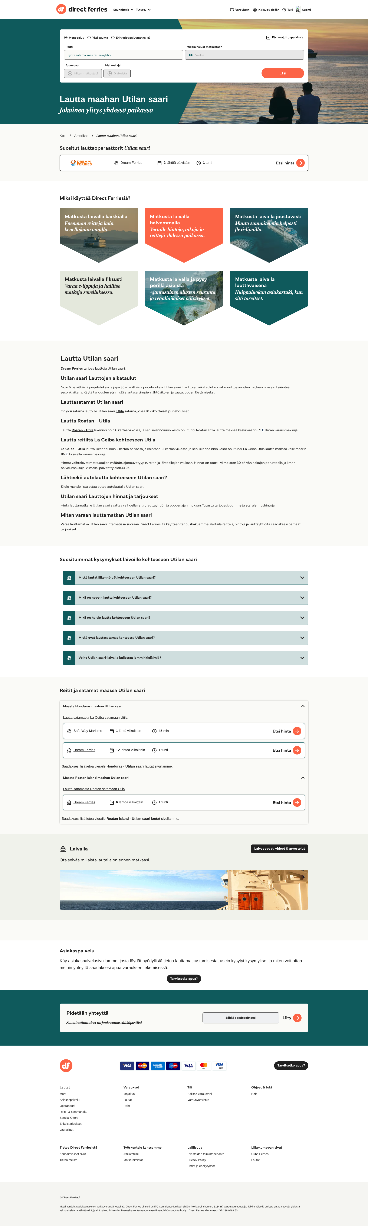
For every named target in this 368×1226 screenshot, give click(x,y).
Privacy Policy (196, 1160)
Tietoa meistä (69, 1160)
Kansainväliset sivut (73, 1154)
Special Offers (69, 1117)
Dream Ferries (72, 368)
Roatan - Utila (82, 430)
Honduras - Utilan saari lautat (130, 766)
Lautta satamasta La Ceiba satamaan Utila (95, 718)
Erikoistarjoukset (71, 1123)
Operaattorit (67, 1105)
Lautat (128, 1099)
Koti (63, 136)
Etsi (282, 73)
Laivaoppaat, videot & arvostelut (279, 848)
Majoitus (129, 1093)
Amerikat (81, 136)
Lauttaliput (66, 1129)
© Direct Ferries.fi (70, 1197)
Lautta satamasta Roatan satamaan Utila (94, 789)
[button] (185, 578)
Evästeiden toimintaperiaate (205, 1154)
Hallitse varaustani (199, 1093)
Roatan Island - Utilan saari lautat (133, 819)
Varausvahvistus (198, 1099)
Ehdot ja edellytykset (201, 1166)
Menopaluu (76, 37)
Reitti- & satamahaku (73, 1111)
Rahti (127, 1105)
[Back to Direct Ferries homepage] (81, 9)
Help (254, 1093)
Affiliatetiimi (131, 1154)
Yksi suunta (100, 37)
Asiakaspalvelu (69, 1099)
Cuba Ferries (260, 1154)
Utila (120, 411)
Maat (63, 1093)
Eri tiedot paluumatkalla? (133, 37)
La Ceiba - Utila (73, 449)
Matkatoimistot (133, 1160)
